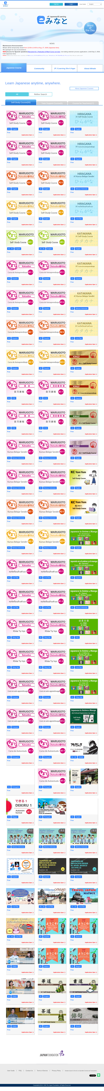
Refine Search (40, 94)
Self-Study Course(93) (20, 102)
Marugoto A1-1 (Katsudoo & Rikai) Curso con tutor (44, 52)
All (17, 94)
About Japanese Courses (84, 88)
